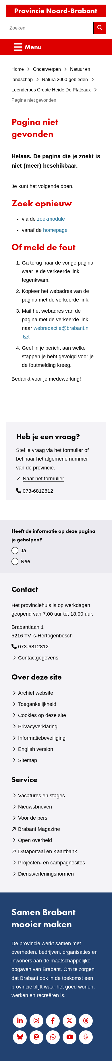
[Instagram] (36, 1021)
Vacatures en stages (41, 795)
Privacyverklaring (37, 726)
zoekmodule (51, 219)
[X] (69, 1021)
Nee (25, 561)
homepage (55, 230)
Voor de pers (32, 818)
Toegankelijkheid (37, 704)
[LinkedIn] (20, 1021)
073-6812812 (38, 491)
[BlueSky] (20, 1037)
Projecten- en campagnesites (51, 863)
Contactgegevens (38, 658)
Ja (23, 550)
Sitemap (27, 760)
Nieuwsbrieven (35, 807)
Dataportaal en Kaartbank (47, 851)
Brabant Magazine (39, 829)
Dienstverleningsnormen (46, 874)
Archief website (35, 693)
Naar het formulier (43, 478)
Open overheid (35, 840)
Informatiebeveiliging (41, 738)
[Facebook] (53, 1021)
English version (35, 749)
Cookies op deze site (42, 715)
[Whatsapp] (53, 1037)
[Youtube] (69, 1037)
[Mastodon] (36, 1037)
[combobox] (50, 28)
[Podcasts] (86, 1037)
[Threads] (86, 1021)
